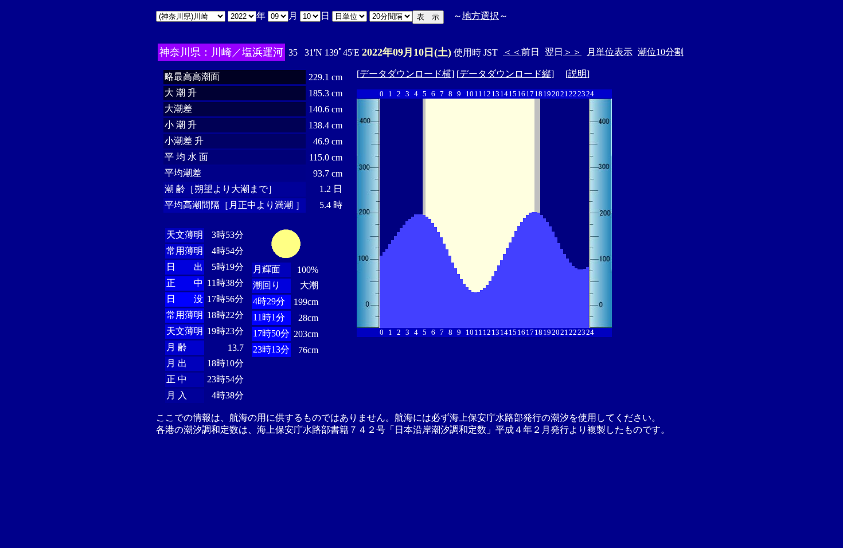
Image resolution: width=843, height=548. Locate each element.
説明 (577, 74)
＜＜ (512, 52)
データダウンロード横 (405, 74)
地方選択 (480, 16)
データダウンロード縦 (505, 74)
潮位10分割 (661, 52)
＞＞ (572, 52)
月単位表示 (610, 52)
